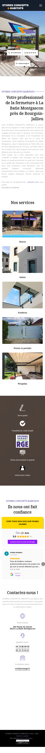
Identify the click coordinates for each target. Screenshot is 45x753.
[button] (1, 564)
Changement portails (33, 346)
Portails (12, 320)
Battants (33, 275)
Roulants (11, 275)
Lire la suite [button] (15, 569)
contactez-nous (33, 182)
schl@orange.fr (23, 63)
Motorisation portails (12, 346)
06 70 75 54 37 (30, 53)
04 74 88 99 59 (15, 53)
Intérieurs (11, 240)
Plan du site (22, 751)
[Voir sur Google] (6, 553)
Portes (22, 333)
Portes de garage (33, 320)
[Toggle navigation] (40, 5)
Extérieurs (33, 240)
